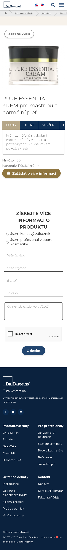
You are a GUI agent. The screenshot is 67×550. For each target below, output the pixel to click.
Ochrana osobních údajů (16, 532)
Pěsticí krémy (28, 165)
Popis (11, 125)
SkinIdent (46, 13)
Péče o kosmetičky (50, 450)
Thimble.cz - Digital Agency (18, 541)
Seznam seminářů (50, 443)
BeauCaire (9, 446)
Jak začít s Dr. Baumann (47, 435)
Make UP (9, 453)
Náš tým (43, 484)
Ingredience (11, 484)
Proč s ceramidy (13, 508)
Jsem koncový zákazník (30, 234)
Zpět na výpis (19, 34)
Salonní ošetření (13, 502)
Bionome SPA (12, 460)
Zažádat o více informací (33, 173)
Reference (45, 457)
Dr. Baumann (11, 432)
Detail (28, 125)
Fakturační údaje (49, 497)
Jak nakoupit (46, 464)
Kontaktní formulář (50, 490)
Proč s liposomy (13, 515)
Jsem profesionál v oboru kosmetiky (31, 242)
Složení (48, 125)
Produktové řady (24, 13)
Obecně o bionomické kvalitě (15, 493)
